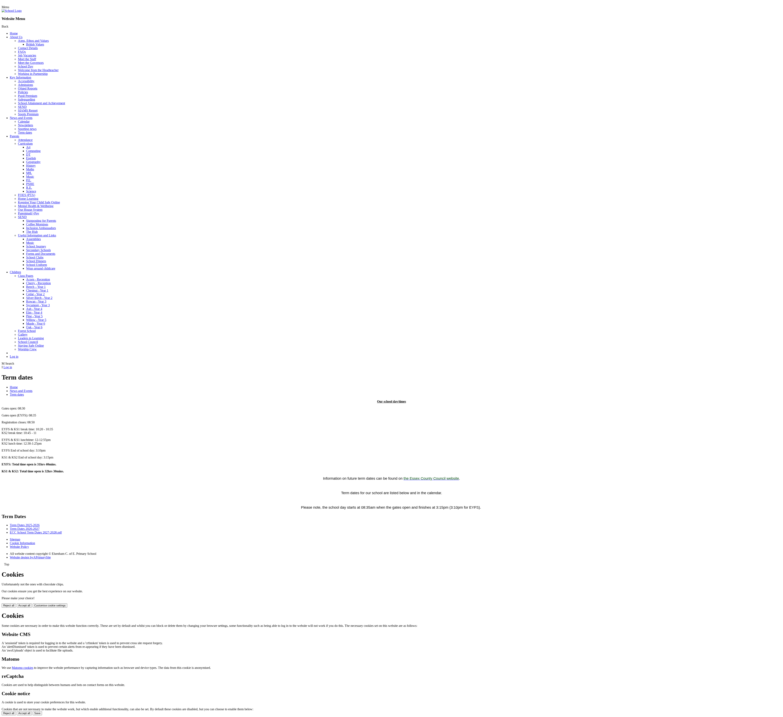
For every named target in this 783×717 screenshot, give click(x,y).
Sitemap (15, 539)
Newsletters (25, 125)
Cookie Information (22, 543)
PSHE (30, 184)
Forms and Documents (40, 253)
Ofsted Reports (27, 88)
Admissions (25, 85)
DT (28, 154)
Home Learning (28, 198)
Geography (33, 162)
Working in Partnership (33, 73)
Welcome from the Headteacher (38, 70)
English (31, 158)
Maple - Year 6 (35, 323)
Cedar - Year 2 (35, 294)
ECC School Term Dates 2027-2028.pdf (36, 532)
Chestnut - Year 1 (37, 290)
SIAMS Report (28, 110)
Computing (33, 151)
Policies (23, 92)
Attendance (25, 140)
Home (14, 33)
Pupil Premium (27, 96)
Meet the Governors (31, 62)
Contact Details (28, 48)
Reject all (8, 605)
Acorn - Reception (38, 279)
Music (30, 176)
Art (28, 147)
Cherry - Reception (38, 283)
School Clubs (34, 257)
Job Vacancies (27, 55)
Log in (14, 356)
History (31, 165)
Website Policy (19, 546)
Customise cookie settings (50, 605)
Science (31, 191)
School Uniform (36, 264)
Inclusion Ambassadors (41, 228)
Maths (30, 169)
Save (37, 713)
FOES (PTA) (26, 195)
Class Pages (25, 275)
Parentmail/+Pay (28, 213)
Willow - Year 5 (36, 320)
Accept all (24, 605)
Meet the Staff (27, 59)
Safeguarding (26, 99)
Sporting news (27, 129)
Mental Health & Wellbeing (35, 206)
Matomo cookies (22, 667)
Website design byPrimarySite (30, 557)
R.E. (29, 187)
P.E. (28, 180)
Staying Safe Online (31, 345)
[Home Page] (12, 10)
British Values (35, 44)
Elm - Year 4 (34, 312)
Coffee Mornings (37, 224)
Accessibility (26, 81)
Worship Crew (27, 349)
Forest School (27, 331)
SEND (22, 107)
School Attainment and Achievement (41, 103)
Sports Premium (28, 114)
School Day (25, 66)
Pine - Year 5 (34, 316)
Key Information (20, 77)
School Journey (36, 246)
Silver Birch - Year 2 (39, 298)
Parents (14, 136)
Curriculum (25, 143)
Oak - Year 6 (34, 327)
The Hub (32, 231)
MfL (29, 173)
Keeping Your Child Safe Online (39, 202)
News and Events (21, 118)
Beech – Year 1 (36, 287)
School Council (28, 342)
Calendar (24, 121)
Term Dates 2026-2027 (25, 529)
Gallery (23, 334)
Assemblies (33, 239)
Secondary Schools (38, 250)
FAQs (22, 51)
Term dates (25, 132)
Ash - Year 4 (34, 309)
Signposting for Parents (41, 220)
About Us (16, 37)
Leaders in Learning (31, 338)
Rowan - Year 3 (36, 301)
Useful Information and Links (37, 235)
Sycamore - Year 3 (38, 305)
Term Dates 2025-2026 (25, 525)
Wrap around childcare (40, 268)
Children (15, 272)
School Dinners (36, 261)
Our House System (30, 209)
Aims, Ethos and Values (33, 40)
